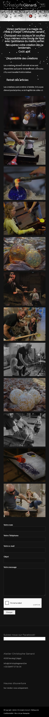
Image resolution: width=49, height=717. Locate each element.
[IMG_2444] (25, 360)
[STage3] (25, 501)
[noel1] (25, 254)
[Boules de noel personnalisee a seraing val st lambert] (25, 113)
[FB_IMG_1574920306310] (25, 325)
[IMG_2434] (25, 430)
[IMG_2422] (25, 466)
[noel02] (25, 148)
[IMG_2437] (25, 184)
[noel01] (25, 219)
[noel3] (25, 395)
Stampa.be (26, 713)
